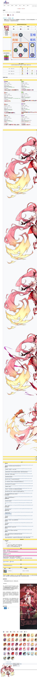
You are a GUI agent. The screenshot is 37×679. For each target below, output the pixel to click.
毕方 (28, 655)
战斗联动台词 (7, 513)
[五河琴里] (11, 124)
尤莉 (16, 641)
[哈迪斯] (23, 100)
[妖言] (22, 81)
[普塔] (29, 112)
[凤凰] (9, 636)
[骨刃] (27, 70)
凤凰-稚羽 (9, 650)
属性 (5, 608)
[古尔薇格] (13, 654)
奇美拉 (36, 655)
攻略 (24, 5)
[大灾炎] (22, 115)
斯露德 (36, 650)
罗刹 (16, 655)
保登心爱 (32, 641)
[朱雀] (24, 101)
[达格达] (25, 640)
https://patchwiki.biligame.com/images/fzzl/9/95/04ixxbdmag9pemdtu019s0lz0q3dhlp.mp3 (18, 505)
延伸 (27, 5)
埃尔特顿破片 (7, 561)
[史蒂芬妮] (12, 124)
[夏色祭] (30, 112)
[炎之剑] (4, 92)
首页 (4, 5)
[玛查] (17, 636)
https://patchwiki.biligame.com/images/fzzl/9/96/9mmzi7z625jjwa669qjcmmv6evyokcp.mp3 (19, 526)
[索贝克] (26, 112)
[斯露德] (33, 100)
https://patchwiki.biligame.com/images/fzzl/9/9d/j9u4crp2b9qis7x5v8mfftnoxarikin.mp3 (18, 478)
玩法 (20, 5)
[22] (28, 112)
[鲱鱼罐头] (10, 561)
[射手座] (27, 112)
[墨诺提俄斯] (15, 124)
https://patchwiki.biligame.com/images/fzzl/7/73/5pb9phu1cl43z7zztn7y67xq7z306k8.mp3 (18, 485)
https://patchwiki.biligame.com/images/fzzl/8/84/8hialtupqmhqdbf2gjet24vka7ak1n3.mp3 (18, 515)
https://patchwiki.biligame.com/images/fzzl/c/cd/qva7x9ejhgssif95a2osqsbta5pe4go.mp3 (18, 522)
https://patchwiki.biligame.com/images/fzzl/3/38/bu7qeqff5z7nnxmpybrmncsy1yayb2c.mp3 (18, 490)
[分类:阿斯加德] (16, 24)
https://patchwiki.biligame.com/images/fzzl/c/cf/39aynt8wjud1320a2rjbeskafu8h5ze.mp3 (18, 496)
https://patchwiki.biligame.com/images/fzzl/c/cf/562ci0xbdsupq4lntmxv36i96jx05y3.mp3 (18, 502)
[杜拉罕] (5, 112)
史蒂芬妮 (20, 650)
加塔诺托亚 (12, 641)
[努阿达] (6, 124)
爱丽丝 (28, 641)
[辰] (30, 100)
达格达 (24, 641)
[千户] (35, 100)
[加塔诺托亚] (29, 124)
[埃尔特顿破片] (4, 561)
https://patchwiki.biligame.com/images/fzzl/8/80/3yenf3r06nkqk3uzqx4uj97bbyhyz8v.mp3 (18, 519)
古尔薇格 (13, 655)
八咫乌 (5, 650)
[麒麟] (13, 645)
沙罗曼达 (32, 655)
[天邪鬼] (6, 112)
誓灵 (8, 5)
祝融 (16, 650)
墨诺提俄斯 (8, 655)
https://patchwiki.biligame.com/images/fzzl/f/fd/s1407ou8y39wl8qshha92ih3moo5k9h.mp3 (18, 465)
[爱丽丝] (21, 101)
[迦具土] (25, 100)
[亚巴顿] (29, 100)
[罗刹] (17, 654)
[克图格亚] (13, 124)
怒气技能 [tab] (6, 77)
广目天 (5, 655)
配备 (12, 5)
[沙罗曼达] (26, 124)
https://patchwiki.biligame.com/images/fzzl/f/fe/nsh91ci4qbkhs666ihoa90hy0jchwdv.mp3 (18, 493)
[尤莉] (17, 640)
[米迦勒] (33, 636)
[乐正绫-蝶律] (9, 124)
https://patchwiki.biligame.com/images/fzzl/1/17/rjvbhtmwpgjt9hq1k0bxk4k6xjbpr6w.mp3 (18, 508)
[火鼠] (27, 100)
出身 (8, 608)
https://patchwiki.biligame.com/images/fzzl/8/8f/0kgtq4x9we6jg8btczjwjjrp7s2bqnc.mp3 (18, 488)
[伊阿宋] (5, 124)
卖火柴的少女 (9, 641)
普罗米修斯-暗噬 (21, 655)
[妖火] (22, 92)
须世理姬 (20, 641)
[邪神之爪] (4, 104)
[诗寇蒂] (24, 112)
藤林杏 (5, 641)
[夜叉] (10, 112)
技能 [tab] (3, 77)
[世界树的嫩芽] (32, 73)
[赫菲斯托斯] (10, 124)
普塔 (12, 650)
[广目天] (34, 100)
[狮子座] (28, 100)
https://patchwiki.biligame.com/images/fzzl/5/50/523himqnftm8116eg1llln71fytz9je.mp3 (18, 529)
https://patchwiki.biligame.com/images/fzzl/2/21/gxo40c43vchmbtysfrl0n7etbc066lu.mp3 (18, 500)
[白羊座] (8, 124)
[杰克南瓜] (25, 124)
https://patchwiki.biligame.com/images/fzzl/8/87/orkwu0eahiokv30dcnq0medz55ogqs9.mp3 (19, 536)
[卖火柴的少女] (34, 112)
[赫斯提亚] (26, 100)
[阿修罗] (12, 112)
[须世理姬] (36, 100)
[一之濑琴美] (11, 112)
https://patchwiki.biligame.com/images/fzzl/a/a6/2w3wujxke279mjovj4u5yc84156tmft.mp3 (18, 483)
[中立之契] (27, 68)
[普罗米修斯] (9, 645)
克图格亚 (24, 650)
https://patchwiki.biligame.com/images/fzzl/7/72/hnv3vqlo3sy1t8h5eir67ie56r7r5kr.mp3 (18, 473)
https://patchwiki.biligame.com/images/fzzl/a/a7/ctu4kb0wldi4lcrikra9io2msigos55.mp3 (18, 471)
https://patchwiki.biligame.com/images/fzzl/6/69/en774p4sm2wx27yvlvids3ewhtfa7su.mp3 (18, 512)
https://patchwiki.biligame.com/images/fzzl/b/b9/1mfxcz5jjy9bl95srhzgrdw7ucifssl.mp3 (18, 468)
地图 (16, 5)
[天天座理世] (13, 112)
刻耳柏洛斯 (24, 655)
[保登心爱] (23, 101)
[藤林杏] (6, 640)
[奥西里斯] (9, 112)
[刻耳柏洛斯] (23, 124)
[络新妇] (8, 112)
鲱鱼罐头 (12, 561)
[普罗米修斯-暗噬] (21, 654)
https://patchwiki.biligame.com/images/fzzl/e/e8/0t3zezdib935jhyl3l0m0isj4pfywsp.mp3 (18, 533)
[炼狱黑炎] (4, 81)
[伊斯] (16, 124)
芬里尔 (10, 513)
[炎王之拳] (4, 115)
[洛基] (21, 100)
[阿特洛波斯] (14, 112)
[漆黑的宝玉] (27, 73)
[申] (31, 100)
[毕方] (24, 100)
